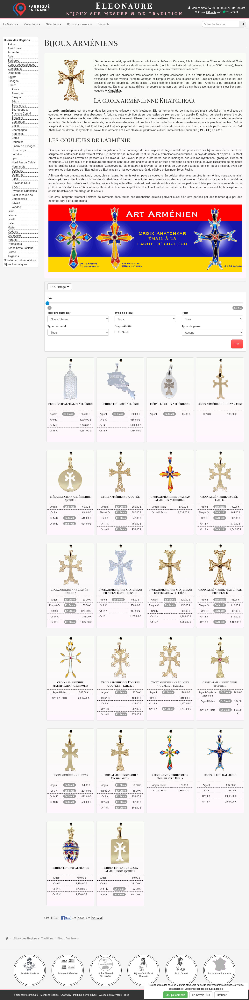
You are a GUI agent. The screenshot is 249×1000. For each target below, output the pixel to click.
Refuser (222, 995)
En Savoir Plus (201, 995)
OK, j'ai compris (175, 995)
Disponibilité (123, 326)
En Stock (123, 332)
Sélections (52, 24)
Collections (31, 24)
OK (237, 343)
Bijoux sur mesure (78, 24)
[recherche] (242, 24)
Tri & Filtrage (58, 287)
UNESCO (204, 130)
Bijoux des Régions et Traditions (33, 938)
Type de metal (56, 326)
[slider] (47, 303)
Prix (50, 298)
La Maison (9, 24)
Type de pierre (191, 326)
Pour (185, 313)
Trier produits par (58, 313)
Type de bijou (124, 313)
